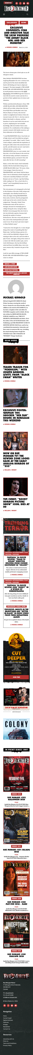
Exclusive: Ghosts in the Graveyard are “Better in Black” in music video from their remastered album (16, 613)
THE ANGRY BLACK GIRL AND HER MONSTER (16, 273)
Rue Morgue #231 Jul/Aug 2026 (16, 850)
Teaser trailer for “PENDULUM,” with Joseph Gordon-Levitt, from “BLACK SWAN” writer (16, 372)
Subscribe (8, 3)
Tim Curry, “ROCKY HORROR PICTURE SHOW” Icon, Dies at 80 (16, 502)
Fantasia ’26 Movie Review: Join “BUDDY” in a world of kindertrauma (16, 588)
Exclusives (11, 606)
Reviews (16, 554)
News (24, 606)
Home (5, 1016)
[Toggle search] (27, 14)
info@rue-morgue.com (10, 997)
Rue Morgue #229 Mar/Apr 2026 (16, 955)
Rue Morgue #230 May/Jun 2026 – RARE (16, 903)
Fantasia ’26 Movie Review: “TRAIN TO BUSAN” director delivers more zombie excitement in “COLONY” (16, 561)
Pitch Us (5, 1041)
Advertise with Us (8, 1039)
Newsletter (6, 1027)
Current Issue (7, 1018)
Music (18, 606)
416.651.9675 (9, 993)
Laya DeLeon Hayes (11, 267)
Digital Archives (8, 1020)
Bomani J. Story (10, 264)
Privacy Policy (7, 1045)
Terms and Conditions (9, 1043)
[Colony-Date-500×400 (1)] (16, 729)
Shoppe (5, 1024)
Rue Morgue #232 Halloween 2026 (16, 798)
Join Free (16, 677)
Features (6, 1022)
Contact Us (6, 1029)
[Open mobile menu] (4, 14)
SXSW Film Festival (11, 270)
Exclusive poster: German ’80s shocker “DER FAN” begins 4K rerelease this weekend (16, 415)
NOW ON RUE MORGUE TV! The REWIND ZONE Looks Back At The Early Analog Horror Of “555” (16, 460)
